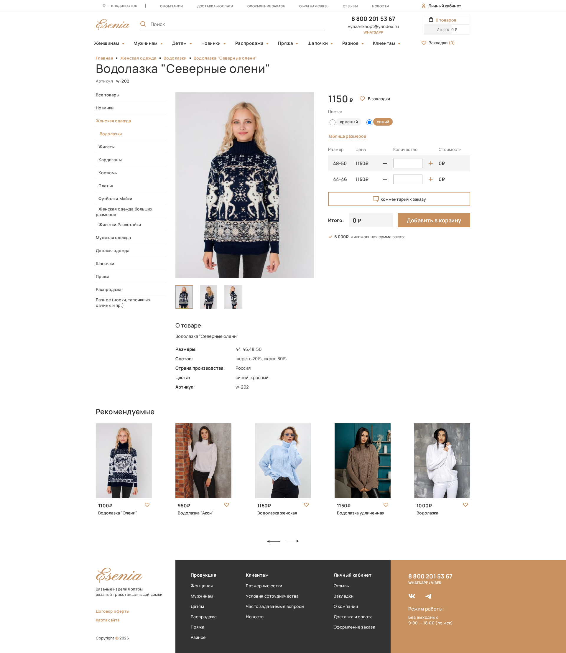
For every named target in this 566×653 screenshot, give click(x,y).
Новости (380, 6)
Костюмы (107, 172)
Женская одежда (138, 58)
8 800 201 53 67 (373, 19)
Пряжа (285, 43)
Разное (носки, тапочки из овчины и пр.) (123, 302)
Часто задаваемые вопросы (275, 606)
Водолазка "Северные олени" (225, 58)
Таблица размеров (347, 136)
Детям (179, 43)
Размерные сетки (264, 585)
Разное (350, 43)
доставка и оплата (215, 6)
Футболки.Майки (114, 198)
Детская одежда (112, 250)
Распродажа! (109, 289)
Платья (104, 185)
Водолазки (175, 58)
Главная (104, 58)
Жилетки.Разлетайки (118, 224)
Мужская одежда (113, 237)
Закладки (442, 42)
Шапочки (317, 43)
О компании (171, 6)
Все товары (107, 95)
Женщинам (106, 43)
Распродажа (249, 43)
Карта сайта (107, 620)
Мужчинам (146, 43)
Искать (307, 24)
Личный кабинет (444, 6)
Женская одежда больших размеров (124, 211)
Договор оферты (112, 611)
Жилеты (105, 146)
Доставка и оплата (353, 616)
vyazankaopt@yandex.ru (373, 26)
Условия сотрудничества (272, 596)
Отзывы (350, 6)
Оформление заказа (266, 6)
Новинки (211, 43)
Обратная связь (314, 6)
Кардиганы (109, 159)
